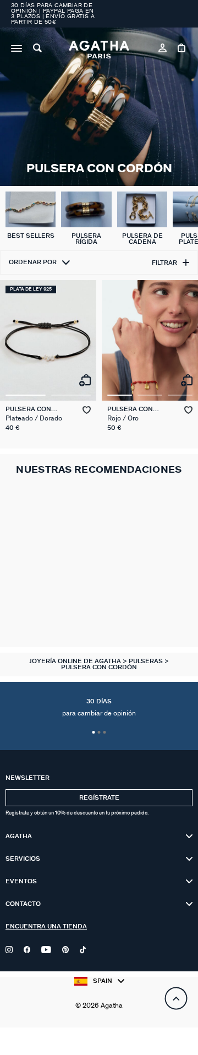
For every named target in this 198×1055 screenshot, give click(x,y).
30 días (99, 707)
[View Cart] (182, 49)
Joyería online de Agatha (76, 661)
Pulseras (146, 661)
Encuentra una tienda (46, 926)
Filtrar (164, 263)
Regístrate (99, 798)
